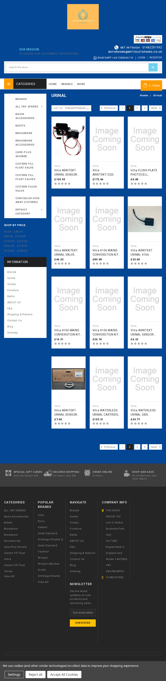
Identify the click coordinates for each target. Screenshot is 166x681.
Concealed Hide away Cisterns (27, 200)
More (81, 84)
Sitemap (12, 332)
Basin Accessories (25, 116)
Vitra (41, 515)
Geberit (43, 527)
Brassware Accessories (25, 142)
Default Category (22, 211)
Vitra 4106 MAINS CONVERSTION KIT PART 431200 (67, 333)
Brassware (23, 133)
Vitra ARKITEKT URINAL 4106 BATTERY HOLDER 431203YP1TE (143, 253)
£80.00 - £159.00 (15, 236)
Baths (11, 296)
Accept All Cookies (64, 674)
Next (154, 107)
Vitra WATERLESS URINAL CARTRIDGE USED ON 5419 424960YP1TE (106, 413)
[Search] (153, 67)
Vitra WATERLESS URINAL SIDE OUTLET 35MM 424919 (143, 413)
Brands (67, 84)
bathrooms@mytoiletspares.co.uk (135, 51)
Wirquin (43, 557)
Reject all (35, 674)
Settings (14, 674)
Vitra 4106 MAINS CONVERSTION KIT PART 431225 (106, 253)
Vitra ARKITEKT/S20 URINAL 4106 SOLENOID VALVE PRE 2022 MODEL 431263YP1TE (105, 173)
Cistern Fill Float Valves (25, 177)
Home (53, 84)
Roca (41, 521)
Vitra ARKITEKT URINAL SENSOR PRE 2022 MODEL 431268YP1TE (66, 173)
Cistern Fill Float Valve (24, 165)
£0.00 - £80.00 (13, 231)
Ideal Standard (47, 533)
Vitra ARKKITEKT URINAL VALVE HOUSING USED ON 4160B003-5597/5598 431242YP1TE (67, 253)
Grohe (42, 569)
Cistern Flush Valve (26, 188)
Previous (110, 107)
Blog (10, 326)
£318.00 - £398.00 (16, 250)
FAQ (10, 308)
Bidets (20, 125)
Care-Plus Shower (23, 154)
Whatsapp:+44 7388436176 (115, 57)
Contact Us (14, 320)
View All (43, 581)
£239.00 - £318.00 (16, 245)
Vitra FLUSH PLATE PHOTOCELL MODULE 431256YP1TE (144, 173)
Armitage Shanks (49, 575)
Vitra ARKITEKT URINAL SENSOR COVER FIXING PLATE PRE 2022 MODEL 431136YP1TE (142, 333)
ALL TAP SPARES (26, 106)
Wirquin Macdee (48, 563)
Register (156, 57)
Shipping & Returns (20, 314)
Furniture (13, 290)
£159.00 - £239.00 (16, 241)
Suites (11, 278)
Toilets (11, 284)
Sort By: (58, 108)
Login (141, 57)
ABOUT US (14, 302)
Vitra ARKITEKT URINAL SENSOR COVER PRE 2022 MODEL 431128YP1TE (66, 413)
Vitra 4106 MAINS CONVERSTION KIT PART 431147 (106, 333)
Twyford (43, 551)
